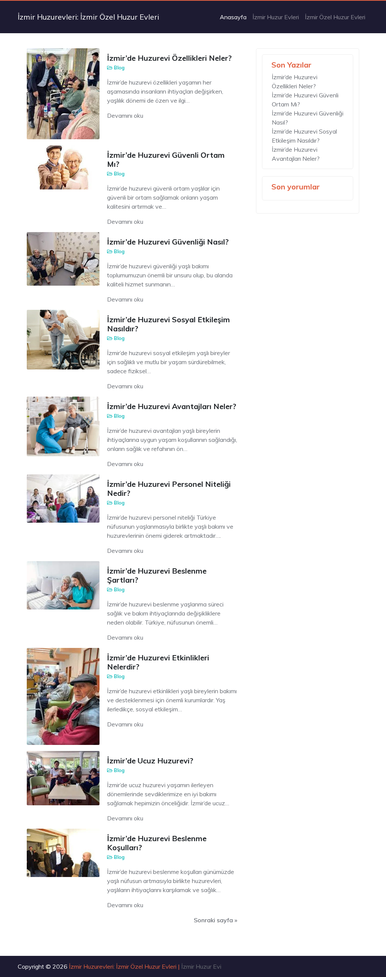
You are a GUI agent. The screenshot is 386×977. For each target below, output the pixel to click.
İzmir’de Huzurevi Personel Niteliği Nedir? (169, 488)
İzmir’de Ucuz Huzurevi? (150, 760)
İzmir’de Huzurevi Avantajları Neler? (171, 406)
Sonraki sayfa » (215, 920)
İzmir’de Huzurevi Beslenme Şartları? (157, 575)
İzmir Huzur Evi (201, 966)
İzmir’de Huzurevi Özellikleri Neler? (169, 58)
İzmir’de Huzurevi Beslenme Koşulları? (157, 843)
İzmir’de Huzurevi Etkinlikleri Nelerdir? (158, 662)
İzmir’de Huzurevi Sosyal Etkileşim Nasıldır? (168, 324)
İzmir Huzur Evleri (276, 17)
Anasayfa (233, 17)
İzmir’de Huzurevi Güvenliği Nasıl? (168, 241)
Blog (119, 68)
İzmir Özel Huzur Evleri (335, 17)
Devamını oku (125, 115)
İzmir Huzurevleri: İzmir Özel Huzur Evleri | (125, 966)
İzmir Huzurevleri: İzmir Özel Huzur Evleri (88, 17)
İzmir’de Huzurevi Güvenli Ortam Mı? (166, 159)
